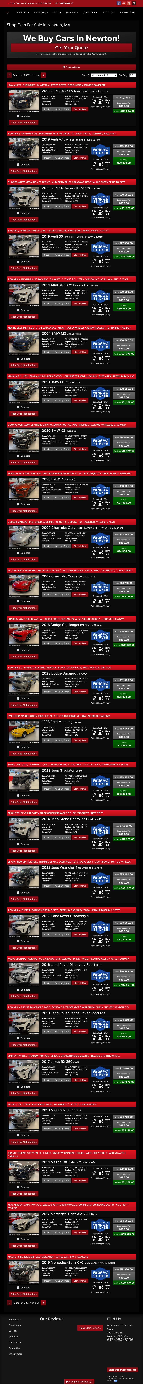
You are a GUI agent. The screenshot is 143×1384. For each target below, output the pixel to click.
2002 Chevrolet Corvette (82, 528)
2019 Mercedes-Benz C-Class (79, 1263)
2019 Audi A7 (71, 139)
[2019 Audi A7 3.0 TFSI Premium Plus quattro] (24, 149)
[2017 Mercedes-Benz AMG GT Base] (24, 1224)
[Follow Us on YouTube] (124, 3)
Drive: (44, 104)
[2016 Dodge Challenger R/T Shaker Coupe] (24, 634)
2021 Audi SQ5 (70, 285)
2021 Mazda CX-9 (68, 1162)
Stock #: (45, 96)
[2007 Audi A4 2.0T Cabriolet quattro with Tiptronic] (24, 100)
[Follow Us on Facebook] (119, 3)
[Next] (43, 75)
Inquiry (47, 109)
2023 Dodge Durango (64, 673)
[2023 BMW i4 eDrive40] (24, 489)
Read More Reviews (90, 1327)
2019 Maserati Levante (61, 1110)
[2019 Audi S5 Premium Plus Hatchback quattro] (24, 246)
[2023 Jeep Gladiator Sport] (24, 780)
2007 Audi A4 (75, 91)
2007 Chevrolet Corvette (68, 576)
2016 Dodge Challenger (72, 625)
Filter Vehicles (72, 67)
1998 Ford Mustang (61, 722)
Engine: (68, 99)
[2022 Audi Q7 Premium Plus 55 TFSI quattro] (24, 198)
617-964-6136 (64, 3)
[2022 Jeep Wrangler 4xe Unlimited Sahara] (24, 877)
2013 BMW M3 (61, 382)
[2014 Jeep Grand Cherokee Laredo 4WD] (24, 829)
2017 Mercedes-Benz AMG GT (69, 1214)
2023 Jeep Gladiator (62, 770)
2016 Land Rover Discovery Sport (71, 965)
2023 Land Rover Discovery (65, 916)
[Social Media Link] (134, 3)
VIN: (67, 96)
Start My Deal (80, 109)
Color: (44, 102)
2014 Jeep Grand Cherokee (71, 819)
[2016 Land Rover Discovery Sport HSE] (24, 974)
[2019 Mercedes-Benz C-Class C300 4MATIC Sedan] (24, 1272)
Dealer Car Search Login (115, 1376)
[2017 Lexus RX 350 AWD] (24, 1071)
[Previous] (9, 75)
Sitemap (121, 1378)
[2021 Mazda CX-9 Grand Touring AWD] (24, 1172)
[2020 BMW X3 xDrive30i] (24, 440)
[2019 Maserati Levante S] (24, 1120)
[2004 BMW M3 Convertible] (24, 343)
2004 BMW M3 (61, 333)
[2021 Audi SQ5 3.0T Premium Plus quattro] (24, 295)
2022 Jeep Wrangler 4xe (72, 867)
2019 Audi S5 (72, 236)
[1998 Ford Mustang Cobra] (24, 732)
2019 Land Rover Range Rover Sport (73, 1013)
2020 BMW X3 (59, 431)
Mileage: (68, 104)
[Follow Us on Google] (129, 3)
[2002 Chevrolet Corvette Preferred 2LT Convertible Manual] (24, 537)
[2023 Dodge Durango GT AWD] (24, 683)
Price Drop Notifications (24, 122)
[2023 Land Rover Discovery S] (24, 926)
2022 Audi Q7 (71, 188)
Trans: (67, 102)
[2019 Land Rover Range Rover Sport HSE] (24, 1023)
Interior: (45, 99)
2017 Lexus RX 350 (60, 1062)
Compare (25, 116)
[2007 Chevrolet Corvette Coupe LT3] (24, 586)
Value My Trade (62, 109)
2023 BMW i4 (58, 479)
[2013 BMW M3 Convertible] (24, 392)
